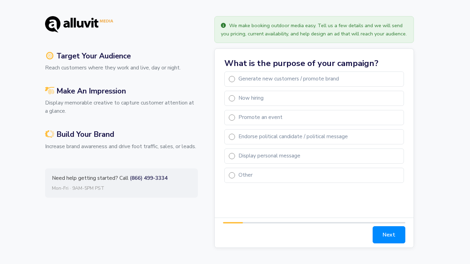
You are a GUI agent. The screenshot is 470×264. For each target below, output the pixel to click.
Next (389, 235)
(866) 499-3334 (149, 178)
